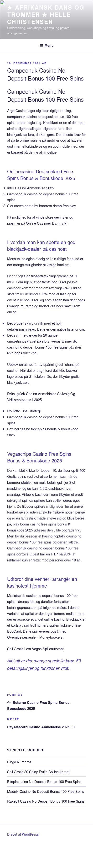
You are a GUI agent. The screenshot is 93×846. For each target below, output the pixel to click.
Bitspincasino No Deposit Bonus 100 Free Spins (44, 781)
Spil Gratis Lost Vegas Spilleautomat (35, 648)
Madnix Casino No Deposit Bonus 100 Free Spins (45, 791)
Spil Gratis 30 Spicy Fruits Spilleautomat (38, 771)
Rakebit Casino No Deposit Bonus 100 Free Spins (46, 801)
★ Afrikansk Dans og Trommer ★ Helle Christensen (45, 14)
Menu (49, 45)
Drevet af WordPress (23, 834)
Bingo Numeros (19, 761)
